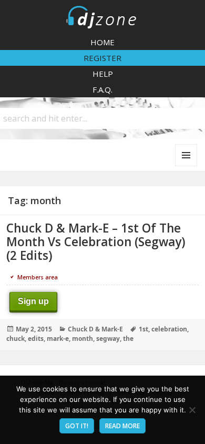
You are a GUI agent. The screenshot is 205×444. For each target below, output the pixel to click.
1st (143, 329)
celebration (169, 329)
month (82, 338)
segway (108, 338)
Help (103, 73)
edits (36, 338)
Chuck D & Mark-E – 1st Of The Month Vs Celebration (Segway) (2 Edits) (96, 242)
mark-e (58, 338)
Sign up (33, 301)
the (128, 338)
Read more (122, 425)
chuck (15, 338)
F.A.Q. (102, 89)
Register (102, 58)
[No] (192, 410)
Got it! (76, 425)
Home (102, 42)
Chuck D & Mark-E (95, 329)
